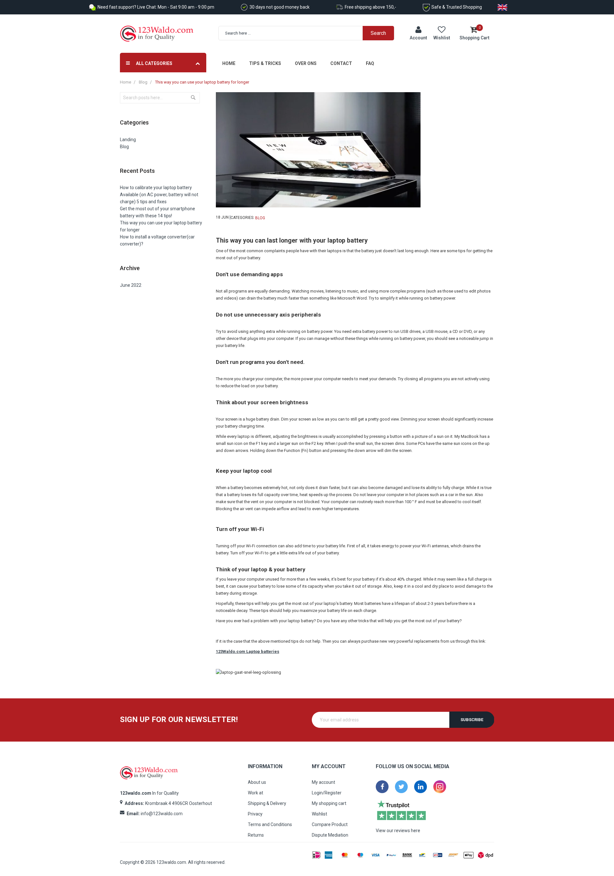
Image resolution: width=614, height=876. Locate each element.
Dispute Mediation (330, 835)
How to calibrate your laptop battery (156, 187)
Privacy (255, 813)
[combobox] (309, 33)
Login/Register (327, 792)
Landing (128, 139)
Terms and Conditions (270, 824)
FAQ (370, 63)
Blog (143, 82)
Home (228, 63)
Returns (256, 835)
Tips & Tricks (265, 63)
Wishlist (319, 813)
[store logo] (156, 34)
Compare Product (330, 824)
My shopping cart (329, 803)
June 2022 (130, 285)
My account (323, 782)
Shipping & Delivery (267, 803)
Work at (255, 792)
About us (257, 782)
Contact (341, 63)
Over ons (306, 63)
